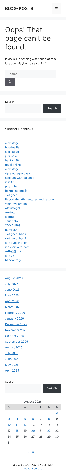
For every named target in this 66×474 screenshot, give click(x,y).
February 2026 (15, 312)
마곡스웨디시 (13, 251)
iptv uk (9, 255)
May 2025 (12, 364)
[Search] (10, 82)
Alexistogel (12, 208)
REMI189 (11, 229)
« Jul (31, 452)
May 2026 (12, 295)
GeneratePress (33, 468)
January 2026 (14, 318)
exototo (10, 212)
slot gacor (11, 195)
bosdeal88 (12, 147)
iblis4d (9, 182)
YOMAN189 (13, 225)
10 (9, 424)
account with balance (19, 177)
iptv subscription (16, 242)
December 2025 (16, 324)
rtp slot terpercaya (17, 173)
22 (49, 430)
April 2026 (12, 301)
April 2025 (12, 370)
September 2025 (16, 341)
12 (25, 424)
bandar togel (14, 260)
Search (10, 102)
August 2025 (14, 347)
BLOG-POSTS (19, 8)
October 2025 (14, 336)
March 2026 (13, 307)
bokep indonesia (16, 190)
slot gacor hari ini (16, 234)
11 (17, 424)
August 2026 (14, 278)
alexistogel (12, 143)
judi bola (11, 156)
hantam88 (12, 160)
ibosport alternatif (17, 247)
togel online (13, 164)
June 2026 (12, 289)
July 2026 (11, 284)
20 (33, 430)
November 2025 (16, 330)
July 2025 (11, 353)
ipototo (10, 216)
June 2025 (12, 359)
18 (17, 430)
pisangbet (12, 186)
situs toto (11, 221)
